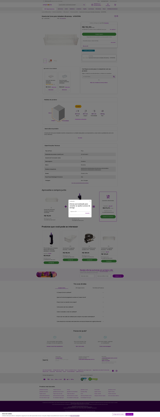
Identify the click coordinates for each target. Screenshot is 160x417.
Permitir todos (129, 414)
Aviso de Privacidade (75, 415)
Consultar (87, 213)
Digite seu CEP (74, 211)
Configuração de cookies (118, 414)
